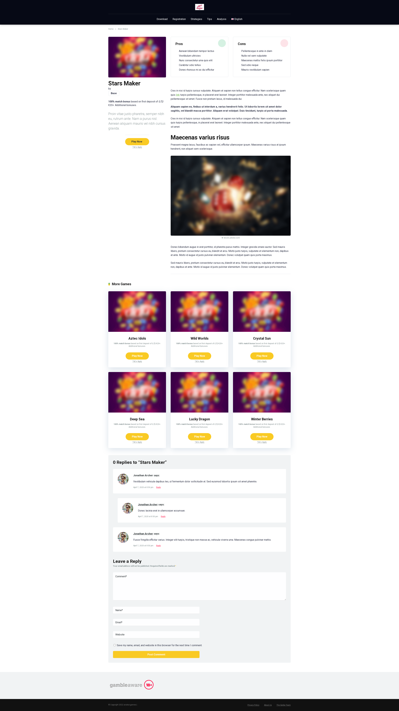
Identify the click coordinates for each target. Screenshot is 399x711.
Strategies (196, 19)
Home (110, 29)
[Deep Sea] (137, 411)
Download (162, 19)
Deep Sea (137, 419)
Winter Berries (262, 419)
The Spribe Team (283, 705)
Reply (158, 487)
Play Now (136, 141)
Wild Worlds (200, 338)
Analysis (221, 19)
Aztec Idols (137, 338)
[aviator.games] (199, 7)
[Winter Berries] (262, 411)
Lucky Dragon (199, 419)
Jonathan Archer (148, 504)
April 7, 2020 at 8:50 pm (143, 487)
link (178, 94)
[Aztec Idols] (137, 330)
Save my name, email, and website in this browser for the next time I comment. (159, 645)
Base (114, 93)
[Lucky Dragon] (199, 411)
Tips (209, 19)
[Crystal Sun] (262, 330)
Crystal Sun (262, 338)
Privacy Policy (253, 705)
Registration (179, 19)
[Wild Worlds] (199, 330)
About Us (268, 705)
